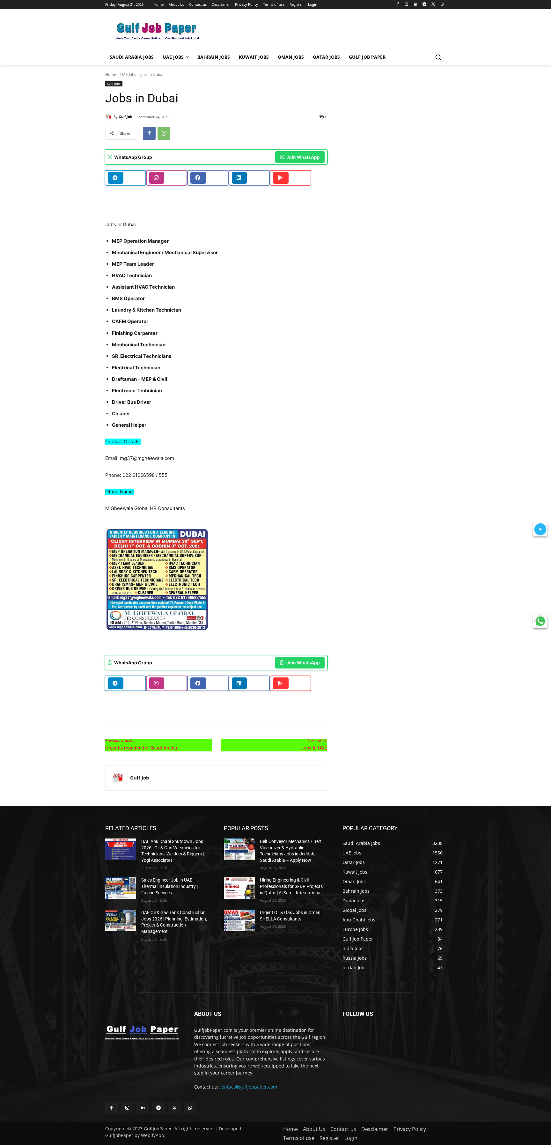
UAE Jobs (128, 74)
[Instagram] (406, 4)
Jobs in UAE (314, 748)
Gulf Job (125, 116)
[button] (438, 57)
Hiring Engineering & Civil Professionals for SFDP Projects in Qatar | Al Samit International (291, 886)
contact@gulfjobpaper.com (248, 1087)
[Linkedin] (415, 4)
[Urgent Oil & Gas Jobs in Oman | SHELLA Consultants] (239, 920)
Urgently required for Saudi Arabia (141, 748)
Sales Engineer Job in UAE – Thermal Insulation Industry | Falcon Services (169, 886)
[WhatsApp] (442, 4)
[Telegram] (424, 4)
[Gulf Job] (109, 117)
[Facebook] (397, 4)
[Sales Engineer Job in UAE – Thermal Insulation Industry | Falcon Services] (120, 888)
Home (110, 74)
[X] (433, 4)
